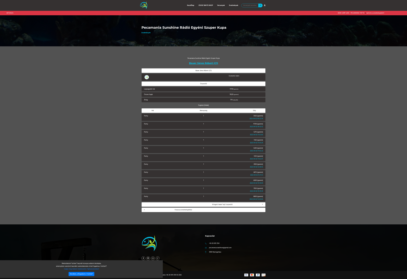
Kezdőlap (190, 5)
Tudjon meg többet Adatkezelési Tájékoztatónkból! (81, 269)
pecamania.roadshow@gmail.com (220, 247)
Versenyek (221, 5)
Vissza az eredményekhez (183, 210)
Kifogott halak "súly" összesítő (222, 204)
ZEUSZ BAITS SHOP (206, 5)
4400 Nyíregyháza (215, 252)
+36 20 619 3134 (214, 243)
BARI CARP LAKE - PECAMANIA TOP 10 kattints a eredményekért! (348, 13)
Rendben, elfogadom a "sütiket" (81, 274)
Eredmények (233, 5)
